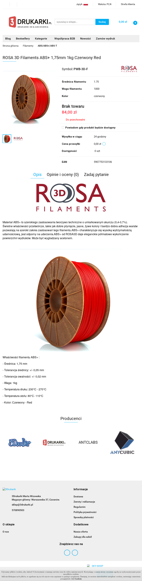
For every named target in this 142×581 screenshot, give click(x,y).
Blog (8, 38)
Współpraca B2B (64, 38)
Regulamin (80, 506)
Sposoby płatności (84, 517)
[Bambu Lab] (122, 442)
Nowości (85, 38)
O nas (6, 531)
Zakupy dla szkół (83, 536)
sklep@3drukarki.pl (22, 504)
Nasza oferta (81, 531)
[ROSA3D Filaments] (129, 68)
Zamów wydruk (105, 38)
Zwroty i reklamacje (84, 501)
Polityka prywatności (85, 512)
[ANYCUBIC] (88, 442)
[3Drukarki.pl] (20, 442)
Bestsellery (23, 38)
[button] (81, 489)
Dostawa (78, 496)
